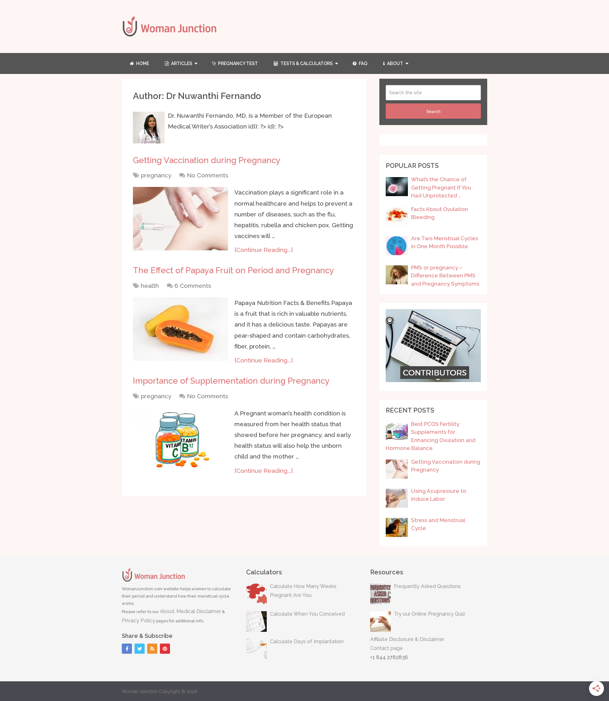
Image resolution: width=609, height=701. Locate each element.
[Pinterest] (165, 649)
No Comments (207, 175)
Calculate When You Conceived (307, 614)
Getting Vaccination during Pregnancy (206, 160)
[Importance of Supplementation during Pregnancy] (180, 439)
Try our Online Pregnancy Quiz (429, 614)
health (150, 285)
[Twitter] (139, 649)
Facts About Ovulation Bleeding (439, 213)
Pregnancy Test (237, 63)
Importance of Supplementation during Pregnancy (231, 381)
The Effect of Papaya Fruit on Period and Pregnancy (233, 270)
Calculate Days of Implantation (307, 641)
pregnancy (156, 175)
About (394, 63)
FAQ (362, 63)
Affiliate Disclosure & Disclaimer (407, 639)
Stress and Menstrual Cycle (438, 524)
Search (433, 111)
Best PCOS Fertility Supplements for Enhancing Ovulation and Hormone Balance (430, 436)
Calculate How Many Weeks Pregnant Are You (303, 590)
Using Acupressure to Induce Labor (438, 495)
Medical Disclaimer (198, 611)
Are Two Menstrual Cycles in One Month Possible (444, 242)
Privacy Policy (138, 621)
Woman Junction (140, 691)
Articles (181, 63)
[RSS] (152, 649)
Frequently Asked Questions (427, 586)
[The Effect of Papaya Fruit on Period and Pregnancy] (180, 329)
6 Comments (192, 285)
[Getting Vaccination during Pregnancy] (180, 218)
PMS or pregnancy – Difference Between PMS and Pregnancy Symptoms (445, 275)
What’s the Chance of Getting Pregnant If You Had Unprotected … (441, 187)
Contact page (386, 648)
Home (142, 63)
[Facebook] (127, 649)
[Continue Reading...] (263, 249)
